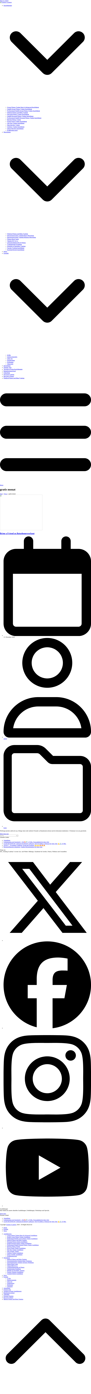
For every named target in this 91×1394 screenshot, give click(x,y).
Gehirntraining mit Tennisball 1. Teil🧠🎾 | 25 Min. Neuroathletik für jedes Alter (26, 842)
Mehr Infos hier (4, 834)
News (5, 1231)
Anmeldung (7, 840)
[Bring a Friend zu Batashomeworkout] (21, 529)
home (5, 828)
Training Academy (11, 1224)
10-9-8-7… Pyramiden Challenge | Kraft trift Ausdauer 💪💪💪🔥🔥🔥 (24, 845)
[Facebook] (47, 1028)
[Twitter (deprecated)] (47, 940)
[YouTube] (47, 1206)
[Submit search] (17, 836)
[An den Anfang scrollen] (45, 1391)
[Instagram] (47, 1128)
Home (5, 1227)
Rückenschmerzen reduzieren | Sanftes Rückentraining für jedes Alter (23, 847)
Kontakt (6, 1229)
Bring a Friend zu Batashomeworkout (17, 533)
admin (5, 738)
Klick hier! (3, 1213)
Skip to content (4, 1)
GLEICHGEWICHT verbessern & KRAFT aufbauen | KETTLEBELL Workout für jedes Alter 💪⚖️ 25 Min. (35, 843)
